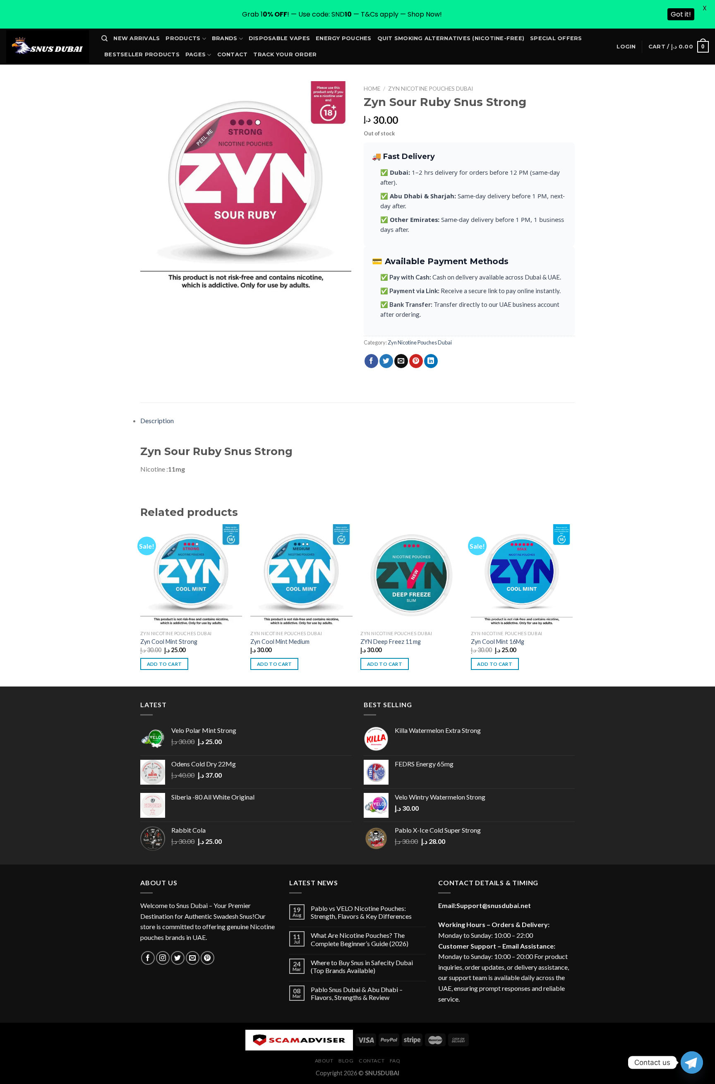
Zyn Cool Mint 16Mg (497, 641)
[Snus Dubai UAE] (47, 46)
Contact (232, 54)
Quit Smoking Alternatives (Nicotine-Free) (451, 38)
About (324, 1061)
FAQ (395, 1061)
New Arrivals (136, 38)
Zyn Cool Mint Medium (280, 641)
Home (372, 88)
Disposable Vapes (279, 38)
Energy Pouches (344, 38)
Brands (225, 38)
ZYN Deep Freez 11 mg (390, 641)
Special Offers (556, 38)
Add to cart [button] (164, 664)
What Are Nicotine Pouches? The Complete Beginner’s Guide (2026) (359, 939)
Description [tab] (157, 420)
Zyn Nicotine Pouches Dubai (430, 88)
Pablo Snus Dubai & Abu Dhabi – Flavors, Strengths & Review (357, 993)
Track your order (285, 54)
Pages (195, 54)
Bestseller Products (142, 54)
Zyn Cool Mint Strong (168, 641)
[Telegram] (692, 1062)
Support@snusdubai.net (493, 905)
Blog (345, 1061)
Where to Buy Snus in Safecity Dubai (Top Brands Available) (362, 966)
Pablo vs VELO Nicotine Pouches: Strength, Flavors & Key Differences (361, 912)
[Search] (104, 38)
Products (183, 38)
